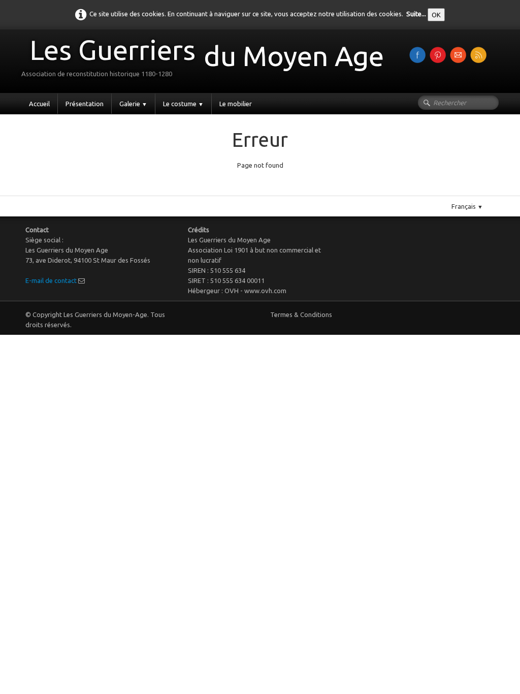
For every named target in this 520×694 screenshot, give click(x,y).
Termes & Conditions (301, 314)
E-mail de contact (51, 280)
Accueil (39, 103)
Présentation (85, 103)
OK (436, 14)
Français (467, 206)
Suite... (416, 13)
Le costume (183, 103)
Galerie (133, 103)
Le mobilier (235, 103)
